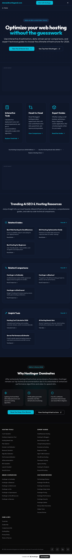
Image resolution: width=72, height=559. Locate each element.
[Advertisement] (36, 79)
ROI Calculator (6, 463)
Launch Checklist (6, 467)
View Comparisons (35, 133)
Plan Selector (5, 444)
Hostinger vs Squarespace (9, 492)
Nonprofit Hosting (42, 470)
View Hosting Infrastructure (48, 412)
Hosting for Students (43, 467)
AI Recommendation (7, 460)
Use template (45, 556)
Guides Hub (5, 524)
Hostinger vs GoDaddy (8, 479)
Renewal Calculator (7, 450)
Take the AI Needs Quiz (20, 49)
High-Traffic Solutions (43, 453)
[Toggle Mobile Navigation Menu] (68, 3)
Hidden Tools (41, 509)
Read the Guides (57, 133)
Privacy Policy (6, 534)
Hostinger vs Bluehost (8, 482)
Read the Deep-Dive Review (20, 412)
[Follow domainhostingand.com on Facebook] (52, 549)
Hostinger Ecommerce (43, 486)
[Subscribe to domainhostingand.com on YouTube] (68, 549)
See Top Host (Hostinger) (48, 49)
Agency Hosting (41, 463)
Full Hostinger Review (43, 479)
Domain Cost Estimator (8, 447)
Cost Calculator (6, 434)
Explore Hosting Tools (35, 153)
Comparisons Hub (7, 528)
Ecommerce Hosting (43, 447)
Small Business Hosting (43, 434)
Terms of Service (7, 538)
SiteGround (12, 486)
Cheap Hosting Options (43, 444)
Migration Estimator (7, 453)
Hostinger (31, 373)
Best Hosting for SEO (43, 440)
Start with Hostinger (44, 3)
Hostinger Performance (44, 496)
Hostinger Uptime (42, 502)
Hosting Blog (5, 531)
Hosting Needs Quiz (7, 440)
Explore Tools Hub (11, 138)
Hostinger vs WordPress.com (10, 496)
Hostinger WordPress (43, 482)
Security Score (6, 470)
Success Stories (41, 512)
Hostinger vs (9, 486)
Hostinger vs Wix (7, 489)
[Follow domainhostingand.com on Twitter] (57, 549)
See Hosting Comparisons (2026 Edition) (21, 149)
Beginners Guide (42, 450)
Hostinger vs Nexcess (8, 499)
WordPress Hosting (42, 457)
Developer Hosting (42, 460)
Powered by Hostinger (37, 549)
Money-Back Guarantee (44, 506)
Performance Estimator (8, 457)
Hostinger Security (42, 499)
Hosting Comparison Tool (9, 437)
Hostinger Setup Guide (43, 489)
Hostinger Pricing (42, 492)
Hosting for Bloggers (43, 437)
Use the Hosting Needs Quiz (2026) (49, 149)
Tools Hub (5, 521)
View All (62, 222)
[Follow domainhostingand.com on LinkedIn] (63, 549)
